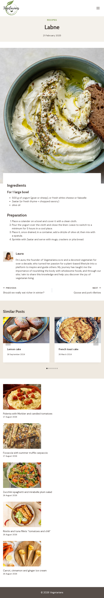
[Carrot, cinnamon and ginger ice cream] (52, 553)
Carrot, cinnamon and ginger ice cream (25, 570)
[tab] (47, 368)
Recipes (52, 20)
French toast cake (68, 349)
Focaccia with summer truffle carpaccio (25, 452)
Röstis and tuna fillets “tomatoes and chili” (26, 531)
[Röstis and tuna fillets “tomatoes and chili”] (52, 514)
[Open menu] (98, 8)
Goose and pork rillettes (87, 290)
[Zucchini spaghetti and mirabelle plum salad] (52, 475)
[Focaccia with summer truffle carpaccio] (52, 436)
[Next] (95, 342)
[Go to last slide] (8, 342)
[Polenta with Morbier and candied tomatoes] (52, 397)
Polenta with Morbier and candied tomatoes (27, 413)
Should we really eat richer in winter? (23, 290)
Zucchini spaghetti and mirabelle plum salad (27, 492)
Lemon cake (14, 349)
